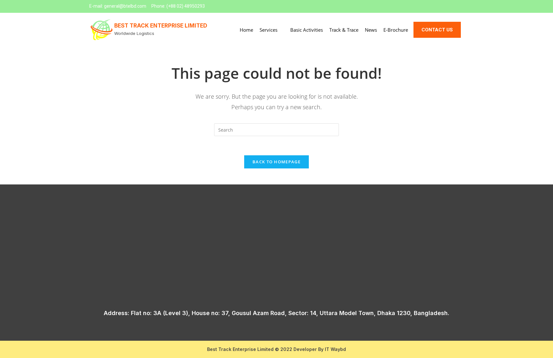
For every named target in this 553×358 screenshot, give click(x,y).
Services (268, 30)
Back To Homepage (276, 162)
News (371, 30)
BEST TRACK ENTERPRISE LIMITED (160, 25)
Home (246, 30)
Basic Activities (306, 30)
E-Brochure (395, 30)
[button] (437, 30)
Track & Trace (343, 30)
